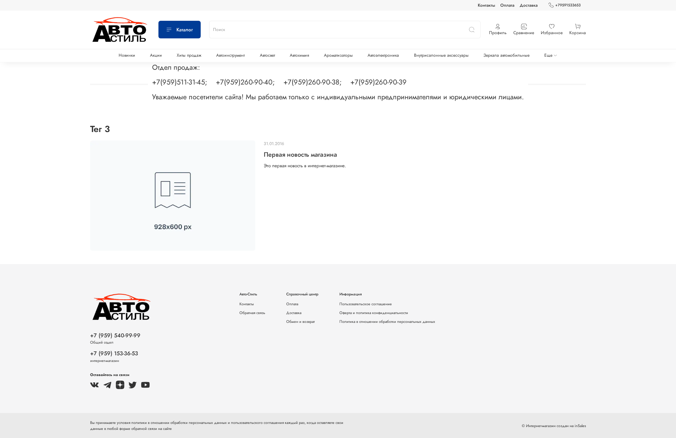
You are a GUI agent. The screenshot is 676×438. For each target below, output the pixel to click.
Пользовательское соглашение (365, 304)
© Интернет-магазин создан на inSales (554, 425)
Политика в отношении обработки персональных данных (387, 321)
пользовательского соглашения (257, 422)
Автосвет (267, 55)
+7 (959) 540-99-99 (115, 335)
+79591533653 (568, 5)
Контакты (486, 5)
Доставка (529, 5)
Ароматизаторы (338, 55)
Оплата (507, 5)
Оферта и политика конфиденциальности (373, 312)
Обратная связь (252, 312)
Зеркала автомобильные (506, 55)
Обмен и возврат (300, 321)
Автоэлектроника (383, 55)
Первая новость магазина (300, 154)
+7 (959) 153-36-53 (114, 353)
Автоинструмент (230, 55)
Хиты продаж (189, 55)
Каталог (184, 29)
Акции (156, 55)
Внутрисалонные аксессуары (441, 55)
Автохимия (299, 55)
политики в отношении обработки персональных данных (179, 422)
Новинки (127, 55)
